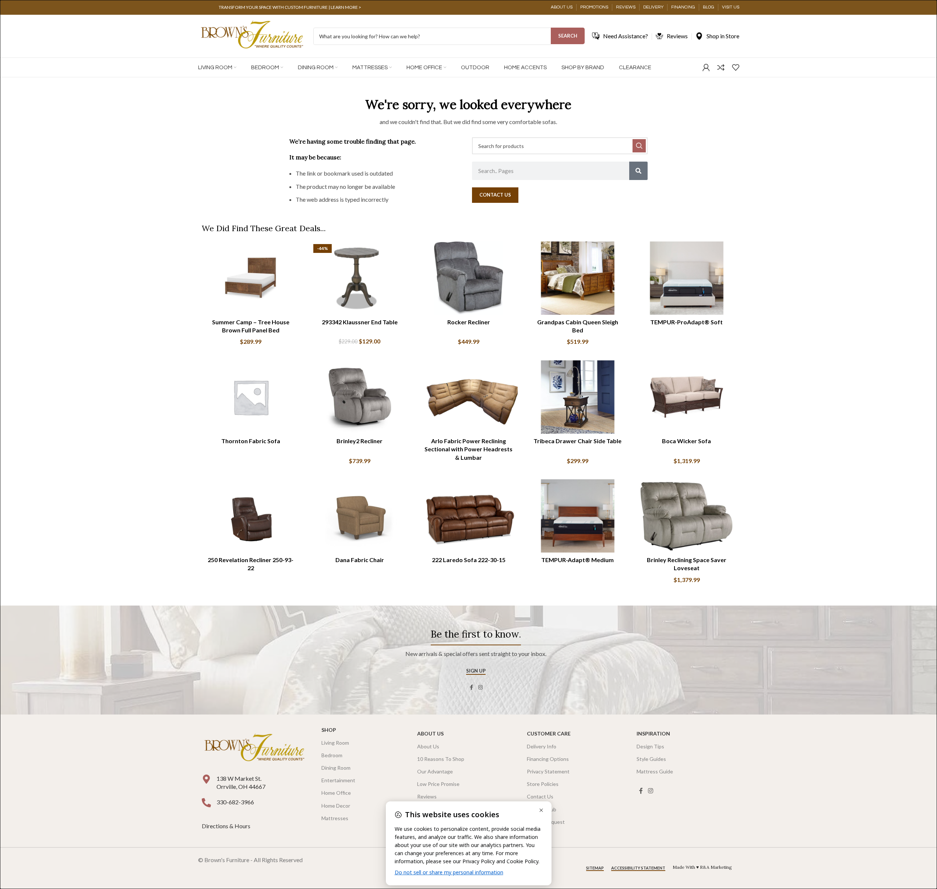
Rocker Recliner (468, 321)
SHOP (328, 730)
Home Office (336, 793)
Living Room (335, 743)
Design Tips (650, 746)
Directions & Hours (226, 825)
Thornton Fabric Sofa (250, 440)
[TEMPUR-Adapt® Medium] (578, 516)
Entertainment (338, 780)
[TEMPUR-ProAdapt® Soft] (687, 278)
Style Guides (651, 759)
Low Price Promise (438, 784)
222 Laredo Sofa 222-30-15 (469, 559)
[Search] (638, 171)
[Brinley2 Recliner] (360, 397)
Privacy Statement (548, 771)
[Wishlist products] (735, 67)
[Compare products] (721, 67)
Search (567, 36)
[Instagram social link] (480, 687)
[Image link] (254, 748)
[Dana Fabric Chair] (360, 516)
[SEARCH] (639, 145)
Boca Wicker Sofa (686, 440)
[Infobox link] (290, 7)
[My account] (706, 67)
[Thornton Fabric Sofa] (251, 397)
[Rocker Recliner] (469, 278)
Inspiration (653, 733)
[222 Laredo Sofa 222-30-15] (469, 516)
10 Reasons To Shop (440, 759)
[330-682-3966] (206, 802)
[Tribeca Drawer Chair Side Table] (578, 397)
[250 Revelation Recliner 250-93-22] (251, 516)
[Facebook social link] (471, 687)
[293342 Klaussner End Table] (360, 278)
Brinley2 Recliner (360, 440)
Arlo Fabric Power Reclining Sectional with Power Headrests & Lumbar (468, 449)
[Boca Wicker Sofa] (687, 397)
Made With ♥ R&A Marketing (702, 867)
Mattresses (334, 818)
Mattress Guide (655, 771)
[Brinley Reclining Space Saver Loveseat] (687, 516)
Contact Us (540, 796)
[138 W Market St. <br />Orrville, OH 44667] (206, 779)
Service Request (546, 822)
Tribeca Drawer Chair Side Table (577, 440)
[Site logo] (252, 35)
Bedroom (331, 755)
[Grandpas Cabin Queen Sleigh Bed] (578, 278)
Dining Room (336, 768)
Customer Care (549, 733)
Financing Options (548, 759)
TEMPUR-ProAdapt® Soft (686, 321)
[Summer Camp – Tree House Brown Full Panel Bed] (251, 278)
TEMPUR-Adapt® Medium (577, 559)
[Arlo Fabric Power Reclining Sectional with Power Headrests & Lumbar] (469, 397)
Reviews (427, 796)
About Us (430, 733)
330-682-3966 (235, 801)
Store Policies (543, 784)
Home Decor (335, 805)
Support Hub (541, 809)
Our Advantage (435, 771)
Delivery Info (541, 746)
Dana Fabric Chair (359, 559)
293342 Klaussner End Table (360, 321)
